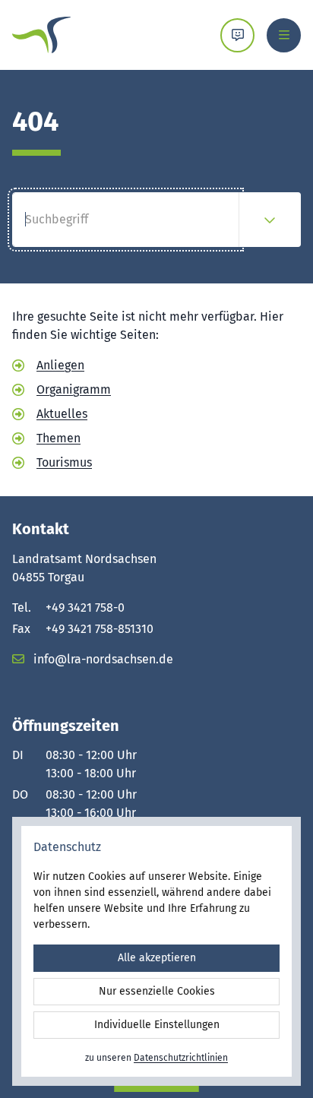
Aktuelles (61, 414)
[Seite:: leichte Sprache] (237, 35)
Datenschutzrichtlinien (181, 1057)
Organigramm (73, 389)
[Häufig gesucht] (270, 219)
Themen (58, 438)
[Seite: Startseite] (41, 35)
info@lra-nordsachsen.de (101, 659)
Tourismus (64, 462)
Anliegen (60, 365)
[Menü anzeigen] (284, 35)
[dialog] (156, 951)
